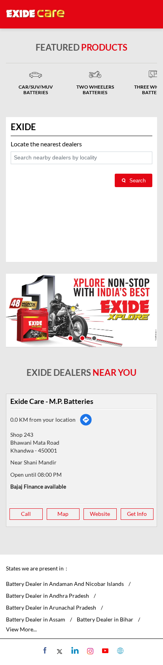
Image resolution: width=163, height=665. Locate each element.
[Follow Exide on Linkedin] (74, 650)
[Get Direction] (86, 419)
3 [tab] (93, 337)
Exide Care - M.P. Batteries (51, 401)
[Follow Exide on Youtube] (104, 650)
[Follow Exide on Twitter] (59, 650)
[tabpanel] (81, 310)
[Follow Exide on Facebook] (44, 650)
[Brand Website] (119, 650)
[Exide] (35, 14)
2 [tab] (81, 337)
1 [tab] (70, 337)
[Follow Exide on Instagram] (89, 650)
